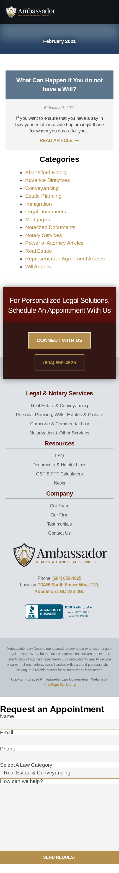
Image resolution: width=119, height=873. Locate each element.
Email (6, 732)
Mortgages (37, 219)
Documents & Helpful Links (59, 464)
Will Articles (38, 267)
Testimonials (59, 524)
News (59, 483)
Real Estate (38, 251)
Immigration (38, 204)
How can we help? (21, 781)
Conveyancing (42, 188)
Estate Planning (43, 196)
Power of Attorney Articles (54, 243)
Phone (7, 748)
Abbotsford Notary (46, 172)
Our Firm (60, 515)
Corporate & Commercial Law (59, 423)
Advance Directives (47, 180)
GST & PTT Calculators (59, 474)
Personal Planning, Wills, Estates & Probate (59, 414)
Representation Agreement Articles (65, 259)
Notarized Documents (50, 227)
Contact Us (59, 533)
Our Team (59, 505)
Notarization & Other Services (59, 433)
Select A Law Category (26, 765)
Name (7, 716)
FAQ (59, 455)
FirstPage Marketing (59, 684)
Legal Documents (45, 211)
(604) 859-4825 (66, 578)
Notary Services (43, 235)
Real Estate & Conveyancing (59, 405)
